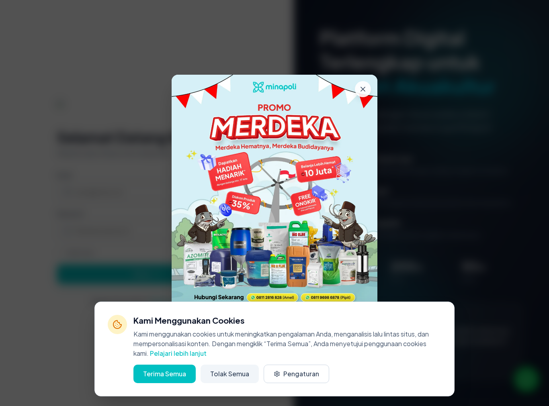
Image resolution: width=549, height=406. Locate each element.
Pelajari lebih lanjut (178, 353)
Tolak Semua (229, 373)
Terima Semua (164, 373)
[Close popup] (363, 89)
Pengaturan (301, 373)
